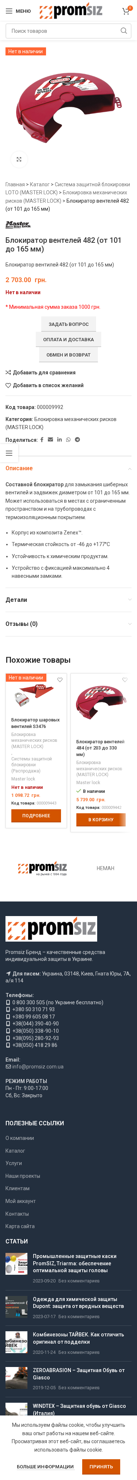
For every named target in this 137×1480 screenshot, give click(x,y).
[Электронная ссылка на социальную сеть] (50, 440)
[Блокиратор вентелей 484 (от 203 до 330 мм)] (101, 704)
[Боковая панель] (9, 453)
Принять (101, 1466)
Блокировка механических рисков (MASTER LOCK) (34, 740)
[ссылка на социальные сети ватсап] (68, 440)
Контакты (17, 1214)
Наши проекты (22, 1176)
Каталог (40, 184)
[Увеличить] (19, 159)
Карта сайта (20, 1226)
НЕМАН (105, 868)
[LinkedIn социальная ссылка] (59, 440)
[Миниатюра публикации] (16, 1268)
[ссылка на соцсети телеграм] (77, 440)
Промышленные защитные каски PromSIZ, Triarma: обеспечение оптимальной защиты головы (75, 1263)
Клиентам (17, 1188)
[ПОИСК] (124, 31)
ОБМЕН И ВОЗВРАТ (68, 355)
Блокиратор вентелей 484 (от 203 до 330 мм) (100, 748)
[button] (101, 819)
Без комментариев (79, 1281)
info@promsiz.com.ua (38, 1067)
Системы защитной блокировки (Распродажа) (31, 765)
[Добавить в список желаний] (124, 680)
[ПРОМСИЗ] (42, 868)
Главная (15, 184)
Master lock (23, 779)
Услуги (13, 1163)
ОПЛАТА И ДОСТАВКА (68, 339)
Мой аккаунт (20, 1201)
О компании (19, 1138)
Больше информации (46, 1466)
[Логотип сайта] (70, 10)
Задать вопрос (69, 324)
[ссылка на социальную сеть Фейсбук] (42, 440)
